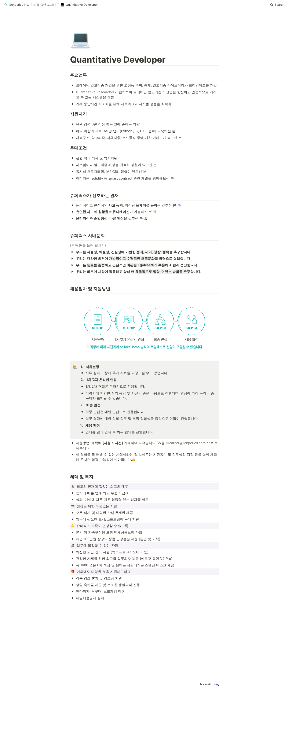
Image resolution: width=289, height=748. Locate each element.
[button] (16, 4)
